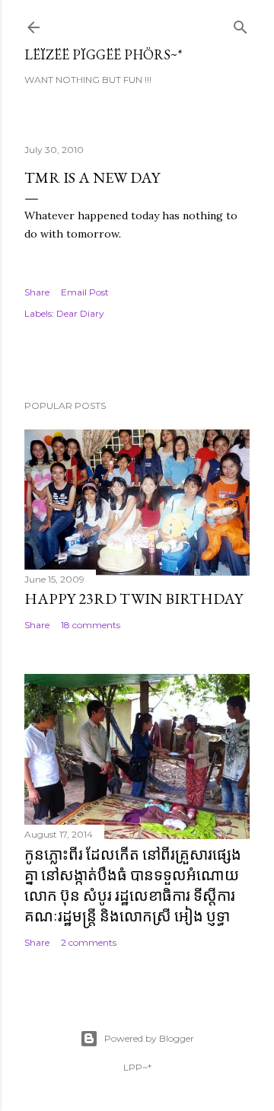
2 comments (88, 942)
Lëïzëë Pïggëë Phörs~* (103, 54)
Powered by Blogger (149, 1038)
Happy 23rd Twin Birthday (133, 598)
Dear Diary (80, 313)
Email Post (85, 292)
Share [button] (36, 292)
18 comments (90, 625)
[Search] (240, 24)
